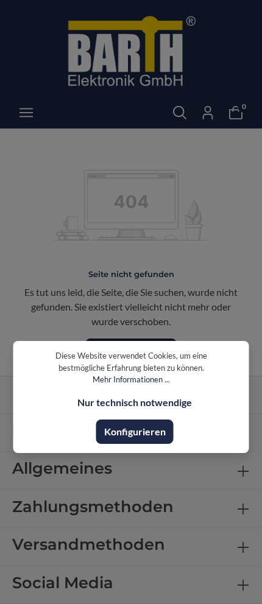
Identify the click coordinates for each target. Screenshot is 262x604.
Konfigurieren (135, 431)
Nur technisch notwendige (134, 402)
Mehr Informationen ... (131, 379)
